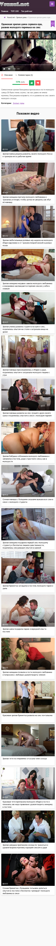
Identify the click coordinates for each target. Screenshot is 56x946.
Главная (4, 11)
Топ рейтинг (26, 11)
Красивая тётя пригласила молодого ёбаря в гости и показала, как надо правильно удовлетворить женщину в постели (27, 804)
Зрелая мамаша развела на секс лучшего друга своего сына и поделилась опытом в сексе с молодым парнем (27, 414)
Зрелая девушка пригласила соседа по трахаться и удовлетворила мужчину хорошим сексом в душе (25, 846)
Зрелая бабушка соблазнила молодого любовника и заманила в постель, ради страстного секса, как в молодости (26, 459)
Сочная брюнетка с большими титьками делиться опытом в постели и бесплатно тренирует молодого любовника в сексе (26, 891)
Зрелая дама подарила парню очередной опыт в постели (24, 630)
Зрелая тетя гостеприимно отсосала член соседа (25, 758)
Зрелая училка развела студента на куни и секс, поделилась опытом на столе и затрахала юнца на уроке (25, 329)
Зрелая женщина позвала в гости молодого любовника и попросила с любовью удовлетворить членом (27, 673)
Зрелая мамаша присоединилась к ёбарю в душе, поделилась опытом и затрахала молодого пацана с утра (26, 372)
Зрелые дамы (18, 103)
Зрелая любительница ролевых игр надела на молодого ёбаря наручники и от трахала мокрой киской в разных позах (28, 243)
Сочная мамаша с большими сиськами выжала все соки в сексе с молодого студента (28, 500)
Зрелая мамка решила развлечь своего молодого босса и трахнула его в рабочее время (27, 155)
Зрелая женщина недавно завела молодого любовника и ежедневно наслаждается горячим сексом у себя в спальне (27, 286)
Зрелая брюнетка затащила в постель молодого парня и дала (28, 587)
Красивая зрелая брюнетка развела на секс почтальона (27, 715)
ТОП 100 (15, 11)
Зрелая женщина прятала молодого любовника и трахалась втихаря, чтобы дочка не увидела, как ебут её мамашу (27, 199)
